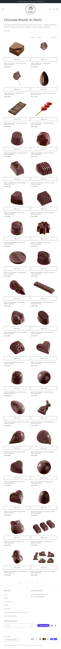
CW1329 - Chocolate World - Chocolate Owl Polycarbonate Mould (14, 542)
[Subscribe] (30, 625)
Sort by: (33, 37)
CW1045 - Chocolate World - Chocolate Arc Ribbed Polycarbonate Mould (42, 183)
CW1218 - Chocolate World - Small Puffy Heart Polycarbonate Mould (14, 512)
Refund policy (31, 645)
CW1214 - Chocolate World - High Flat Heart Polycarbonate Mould (14, 482)
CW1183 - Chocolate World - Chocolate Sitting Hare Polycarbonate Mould (42, 422)
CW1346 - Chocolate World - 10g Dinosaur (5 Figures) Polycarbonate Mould (43, 572)
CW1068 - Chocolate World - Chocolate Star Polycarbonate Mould (41, 243)
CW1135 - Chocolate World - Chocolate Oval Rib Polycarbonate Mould (42, 333)
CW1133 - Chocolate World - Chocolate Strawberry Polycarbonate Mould (15, 333)
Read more (7, 30)
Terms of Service (8, 601)
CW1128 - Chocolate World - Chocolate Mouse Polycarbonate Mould (14, 303)
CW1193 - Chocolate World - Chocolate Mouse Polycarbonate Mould (14, 452)
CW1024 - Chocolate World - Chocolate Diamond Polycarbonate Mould (42, 153)
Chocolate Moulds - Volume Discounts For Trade (16, 612)
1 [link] (19, 582)
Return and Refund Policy (10, 616)
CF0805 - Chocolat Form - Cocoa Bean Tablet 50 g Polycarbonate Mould (15, 123)
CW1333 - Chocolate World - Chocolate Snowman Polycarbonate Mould (15, 572)
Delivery (6, 605)
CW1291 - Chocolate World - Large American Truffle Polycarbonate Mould (43, 512)
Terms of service (39, 645)
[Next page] (41, 582)
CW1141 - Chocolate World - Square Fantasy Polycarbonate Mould (14, 363)
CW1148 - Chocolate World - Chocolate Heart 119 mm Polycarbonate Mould (43, 363)
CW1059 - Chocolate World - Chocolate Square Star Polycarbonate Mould (42, 213)
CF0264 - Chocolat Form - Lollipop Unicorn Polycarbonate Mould (14, 94)
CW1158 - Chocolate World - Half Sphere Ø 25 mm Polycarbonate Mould (42, 392)
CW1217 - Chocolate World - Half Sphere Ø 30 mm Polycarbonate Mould (42, 482)
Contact (6, 598)
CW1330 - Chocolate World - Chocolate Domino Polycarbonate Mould (42, 542)
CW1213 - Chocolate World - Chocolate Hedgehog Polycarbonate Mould (42, 452)
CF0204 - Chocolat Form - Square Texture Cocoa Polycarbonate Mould (15, 64)
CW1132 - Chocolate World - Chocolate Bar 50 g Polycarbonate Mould (42, 303)
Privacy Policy (7, 608)
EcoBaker (9, 645)
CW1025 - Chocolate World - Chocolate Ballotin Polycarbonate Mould (15, 183)
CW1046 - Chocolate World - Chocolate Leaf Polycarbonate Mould (14, 213)
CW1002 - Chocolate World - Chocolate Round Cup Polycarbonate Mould (15, 153)
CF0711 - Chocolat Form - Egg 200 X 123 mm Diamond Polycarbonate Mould (43, 94)
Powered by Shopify (15, 645)
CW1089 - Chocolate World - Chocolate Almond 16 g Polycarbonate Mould (43, 273)
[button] (3, 9)
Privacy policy (24, 645)
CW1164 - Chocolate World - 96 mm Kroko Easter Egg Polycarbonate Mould (16, 422)
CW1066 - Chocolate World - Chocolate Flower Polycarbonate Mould (14, 243)
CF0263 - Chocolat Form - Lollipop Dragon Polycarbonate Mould (40, 64)
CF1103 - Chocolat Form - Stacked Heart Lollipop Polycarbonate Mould (42, 123)
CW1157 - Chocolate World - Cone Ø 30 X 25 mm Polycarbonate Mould (15, 392)
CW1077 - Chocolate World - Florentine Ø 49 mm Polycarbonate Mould (15, 273)
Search (5, 594)
